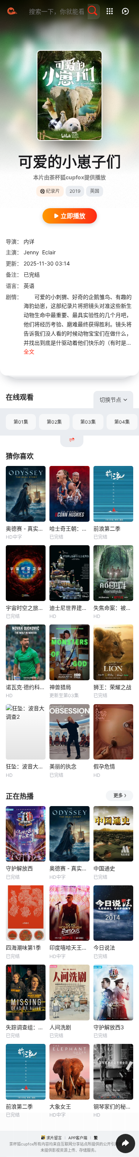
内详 (29, 241)
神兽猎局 (60, 687)
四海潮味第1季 (23, 947)
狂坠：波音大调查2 (26, 766)
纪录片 (53, 191)
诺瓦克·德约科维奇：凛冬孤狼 (26, 687)
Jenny (31, 252)
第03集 (88, 422)
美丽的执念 (62, 766)
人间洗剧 (60, 1027)
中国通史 (104, 868)
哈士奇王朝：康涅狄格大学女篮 (69, 528)
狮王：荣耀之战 (112, 687)
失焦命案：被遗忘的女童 (113, 607)
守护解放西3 (108, 1027)
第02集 (54, 422)
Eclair (49, 252)
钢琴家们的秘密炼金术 (113, 1106)
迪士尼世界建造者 (69, 607)
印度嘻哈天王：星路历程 (69, 947)
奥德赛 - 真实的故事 (26, 528)
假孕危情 (104, 766)
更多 (118, 795)
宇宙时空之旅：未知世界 (26, 607)
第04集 (122, 422)
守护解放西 (19, 868)
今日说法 (104, 947)
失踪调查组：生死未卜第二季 (26, 1027)
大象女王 (60, 1106)
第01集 (21, 422)
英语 (29, 285)
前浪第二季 (106, 528)
